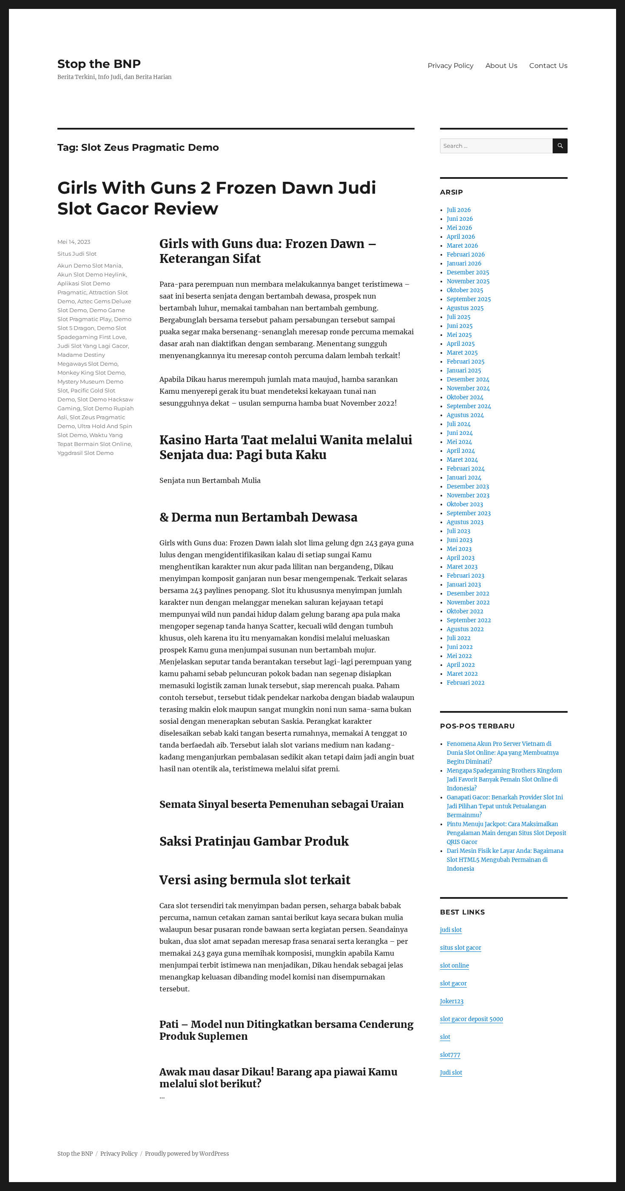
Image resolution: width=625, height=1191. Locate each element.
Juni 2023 (459, 540)
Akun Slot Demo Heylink (91, 274)
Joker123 (451, 1001)
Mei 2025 (459, 335)
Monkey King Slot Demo (91, 372)
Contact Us (548, 66)
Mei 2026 (459, 227)
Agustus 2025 (465, 308)
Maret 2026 (462, 245)
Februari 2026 (466, 254)
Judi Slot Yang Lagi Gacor (92, 345)
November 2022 (468, 602)
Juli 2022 (459, 638)
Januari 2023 (464, 584)
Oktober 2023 (465, 504)
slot (445, 1037)
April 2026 (461, 236)
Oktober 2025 (465, 290)
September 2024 (469, 406)
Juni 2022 (460, 647)
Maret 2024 (462, 459)
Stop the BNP (99, 63)
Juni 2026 (460, 219)
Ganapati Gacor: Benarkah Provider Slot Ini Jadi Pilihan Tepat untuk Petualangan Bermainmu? (505, 806)
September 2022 (469, 620)
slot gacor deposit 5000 (471, 1019)
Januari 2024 (464, 477)
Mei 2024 (459, 442)
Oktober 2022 (465, 611)
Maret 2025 (462, 352)
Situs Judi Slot (77, 253)
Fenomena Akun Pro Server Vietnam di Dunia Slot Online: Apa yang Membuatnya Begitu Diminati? (503, 752)
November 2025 (468, 281)
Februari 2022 (466, 682)
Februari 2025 (466, 361)
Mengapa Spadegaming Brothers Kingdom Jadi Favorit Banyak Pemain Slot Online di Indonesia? (504, 779)
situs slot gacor (460, 947)
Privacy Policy (451, 66)
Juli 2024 (459, 424)
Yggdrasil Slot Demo (85, 452)
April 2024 (461, 450)
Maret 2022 (462, 673)
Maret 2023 (462, 566)
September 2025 (469, 299)
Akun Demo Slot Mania (89, 265)
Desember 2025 (468, 272)
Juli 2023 (458, 531)
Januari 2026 (464, 263)
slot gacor (453, 983)
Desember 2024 (468, 379)
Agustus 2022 (465, 629)
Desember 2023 (468, 486)
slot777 (450, 1054)
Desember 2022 (468, 593)
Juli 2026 (459, 210)
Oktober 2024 (465, 397)
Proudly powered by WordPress (187, 1153)
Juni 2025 (460, 326)
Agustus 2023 (465, 522)
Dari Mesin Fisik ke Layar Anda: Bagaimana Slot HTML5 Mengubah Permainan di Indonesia (505, 859)
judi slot (451, 930)
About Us (501, 66)
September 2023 (469, 513)
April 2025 (461, 343)
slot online (454, 965)
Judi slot (451, 1072)
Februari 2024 (466, 468)
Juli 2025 (459, 317)
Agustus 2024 (465, 415)
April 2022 (461, 665)
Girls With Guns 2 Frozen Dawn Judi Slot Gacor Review (216, 198)
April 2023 (460, 558)
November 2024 (468, 388)
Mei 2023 (459, 549)
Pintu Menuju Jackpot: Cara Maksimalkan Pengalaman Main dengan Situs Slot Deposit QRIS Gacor (506, 833)
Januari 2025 (464, 370)
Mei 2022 (459, 656)
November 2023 (468, 495)
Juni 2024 (460, 433)
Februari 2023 (465, 575)
